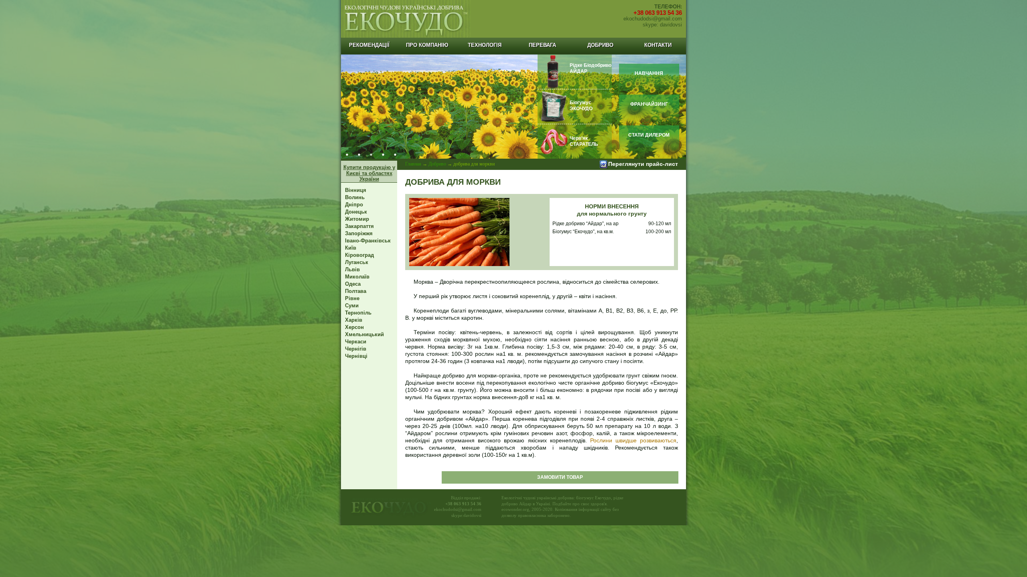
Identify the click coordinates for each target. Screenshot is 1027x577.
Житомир (357, 219)
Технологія (484, 45)
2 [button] (359, 155)
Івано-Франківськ (368, 241)
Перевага (542, 45)
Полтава (355, 291)
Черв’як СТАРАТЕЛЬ (584, 141)
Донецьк (356, 212)
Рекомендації (369, 45)
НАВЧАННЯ (649, 73)
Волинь (355, 197)
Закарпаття (359, 226)
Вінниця (355, 190)
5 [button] (395, 155)
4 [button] (383, 155)
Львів (352, 269)
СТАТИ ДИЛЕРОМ (649, 135)
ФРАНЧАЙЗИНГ (649, 104)
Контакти (658, 45)
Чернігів (355, 349)
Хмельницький (364, 334)
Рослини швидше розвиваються (631, 440)
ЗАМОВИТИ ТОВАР (560, 477)
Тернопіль (358, 313)
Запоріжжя (359, 233)
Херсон (354, 327)
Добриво (600, 45)
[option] (513, 106)
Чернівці (356, 356)
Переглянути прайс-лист (643, 164)
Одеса (353, 284)
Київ (350, 248)
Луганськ (356, 262)
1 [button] (347, 155)
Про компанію (427, 45)
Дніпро (354, 205)
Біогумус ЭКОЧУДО (581, 105)
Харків (353, 320)
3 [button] (371, 155)
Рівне (352, 298)
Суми (352, 306)
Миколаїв (357, 277)
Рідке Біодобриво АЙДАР (590, 68)
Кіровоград (359, 255)
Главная (413, 164)
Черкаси (355, 342)
